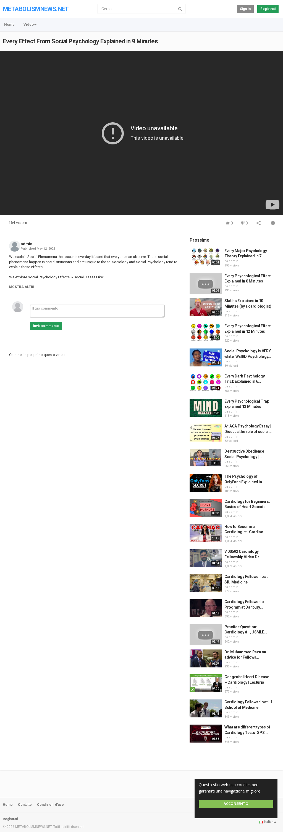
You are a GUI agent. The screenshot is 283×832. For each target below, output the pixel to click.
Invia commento (46, 326)
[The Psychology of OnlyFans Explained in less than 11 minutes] (206, 483)
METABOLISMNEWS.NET (36, 9)
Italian (268, 822)
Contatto (25, 805)
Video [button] (28, 24)
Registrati (268, 9)
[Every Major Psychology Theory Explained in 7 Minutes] (206, 257)
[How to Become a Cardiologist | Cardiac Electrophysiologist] (206, 533)
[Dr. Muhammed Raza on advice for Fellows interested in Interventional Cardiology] (206, 658)
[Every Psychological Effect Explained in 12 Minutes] (206, 332)
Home (9, 24)
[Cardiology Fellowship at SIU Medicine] (206, 583)
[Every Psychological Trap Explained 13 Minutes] (206, 408)
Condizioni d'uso (50, 805)
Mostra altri (21, 287)
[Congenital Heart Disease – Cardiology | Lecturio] (206, 683)
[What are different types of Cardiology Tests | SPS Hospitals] (206, 734)
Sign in (245, 9)
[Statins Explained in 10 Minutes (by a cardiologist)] (206, 307)
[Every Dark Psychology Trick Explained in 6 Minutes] (206, 383)
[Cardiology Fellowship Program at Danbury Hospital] (206, 608)
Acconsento (236, 803)
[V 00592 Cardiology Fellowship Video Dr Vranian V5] (206, 558)
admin (26, 244)
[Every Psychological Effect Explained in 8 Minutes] (206, 283)
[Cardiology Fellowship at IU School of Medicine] (206, 708)
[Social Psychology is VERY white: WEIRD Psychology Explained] (206, 357)
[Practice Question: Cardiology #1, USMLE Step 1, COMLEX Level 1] (206, 634)
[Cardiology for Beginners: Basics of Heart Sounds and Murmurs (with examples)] (206, 508)
